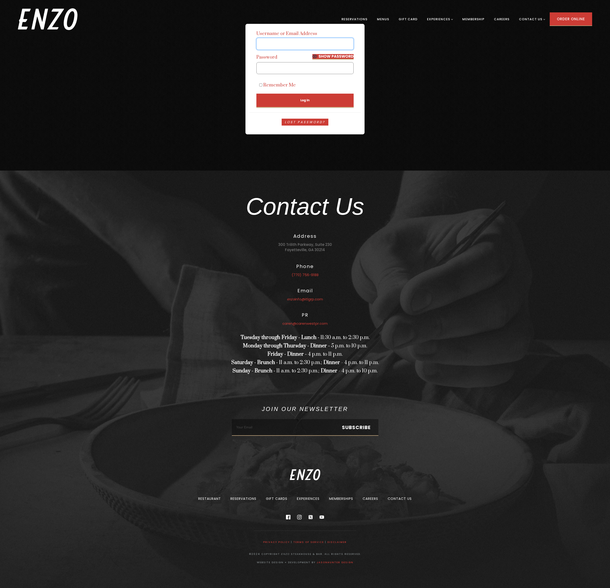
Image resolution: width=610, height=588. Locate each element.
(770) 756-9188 (305, 274)
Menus (383, 19)
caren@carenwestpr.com (305, 323)
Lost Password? (305, 122)
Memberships (341, 498)
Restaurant (209, 498)
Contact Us (530, 19)
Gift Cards (276, 498)
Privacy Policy (276, 542)
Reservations (354, 19)
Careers (501, 19)
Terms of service (308, 542)
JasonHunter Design (335, 562)
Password (266, 57)
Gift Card (408, 19)
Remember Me (279, 85)
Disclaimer (337, 542)
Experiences (438, 19)
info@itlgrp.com (305, 299)
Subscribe (356, 427)
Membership (473, 19)
